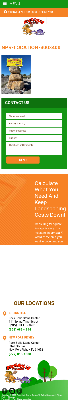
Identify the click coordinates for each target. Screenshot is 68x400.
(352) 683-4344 (20, 329)
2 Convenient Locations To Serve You (30, 12)
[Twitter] (19, 391)
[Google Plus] (12, 391)
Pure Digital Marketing (22, 399)
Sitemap (11, 397)
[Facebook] (4, 391)
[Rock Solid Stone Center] (34, 26)
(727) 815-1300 (20, 354)
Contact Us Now (51, 291)
